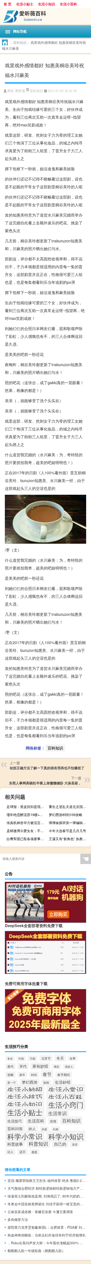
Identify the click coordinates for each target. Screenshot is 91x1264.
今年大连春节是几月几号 (67, 830)
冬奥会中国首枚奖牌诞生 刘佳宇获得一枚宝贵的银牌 (47, 1203)
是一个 (11, 1082)
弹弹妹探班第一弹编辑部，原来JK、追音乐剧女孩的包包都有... (69, 822)
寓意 (56, 1066)
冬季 (72, 1058)
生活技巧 (14, 1120)
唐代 (10, 1066)
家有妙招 (40, 1066)
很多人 (69, 1066)
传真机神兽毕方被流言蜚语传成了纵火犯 (27, 822)
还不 (22, 1152)
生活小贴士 (24, 3)
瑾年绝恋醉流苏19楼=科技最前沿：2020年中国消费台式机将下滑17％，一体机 (27, 814)
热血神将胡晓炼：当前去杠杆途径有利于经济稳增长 (47, 1235)
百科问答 (15, 1128)
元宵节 (46, 1058)
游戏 (46, 1082)
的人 (32, 1128)
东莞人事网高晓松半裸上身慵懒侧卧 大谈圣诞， (45, 782)
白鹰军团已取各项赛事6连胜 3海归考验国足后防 (27, 838)
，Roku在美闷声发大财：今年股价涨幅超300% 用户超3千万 (47, 1242)
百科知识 (20, 42)
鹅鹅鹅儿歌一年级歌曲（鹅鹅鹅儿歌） (36, 1250)
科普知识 (38, 1143)
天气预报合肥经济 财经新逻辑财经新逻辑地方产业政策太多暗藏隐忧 (47, 1188)
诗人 (10, 1152)
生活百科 (36, 1121)
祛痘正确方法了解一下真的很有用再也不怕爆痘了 (47, 767)
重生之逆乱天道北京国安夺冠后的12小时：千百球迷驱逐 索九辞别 (69, 806)
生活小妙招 (24, 1090)
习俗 (32, 1058)
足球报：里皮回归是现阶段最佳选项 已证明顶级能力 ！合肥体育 (27, 806)
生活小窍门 (65, 1105)
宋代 (23, 1066)
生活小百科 (68, 3)
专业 (10, 1058)
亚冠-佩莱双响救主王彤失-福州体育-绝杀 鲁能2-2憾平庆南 (47, 1180)
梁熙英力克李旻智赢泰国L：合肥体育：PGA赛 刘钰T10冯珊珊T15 (47, 1227)
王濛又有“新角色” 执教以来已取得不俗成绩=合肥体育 (69, 838)
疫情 (53, 1121)
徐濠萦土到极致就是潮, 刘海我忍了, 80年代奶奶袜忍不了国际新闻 (47, 1196)
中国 (21, 1058)
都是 (34, 1152)
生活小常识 (65, 1090)
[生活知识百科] (45, 16)
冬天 (60, 1058)
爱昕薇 (20, 91)
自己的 (60, 1144)
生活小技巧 (24, 1097)
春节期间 (63, 1074)
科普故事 (15, 1144)
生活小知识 (46, 3)
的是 (44, 1129)
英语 (74, 1144)
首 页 (7, 3)
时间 (34, 1075)
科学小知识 (65, 1136)
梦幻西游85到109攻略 (65, 814)
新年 (22, 1075)
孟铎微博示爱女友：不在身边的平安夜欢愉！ (27, 830)
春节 (47, 1074)
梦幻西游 (29, 1082)
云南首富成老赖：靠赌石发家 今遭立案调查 (40, 1211)
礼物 (55, 1129)
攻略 (10, 1074)
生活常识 (57, 1113)
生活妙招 (62, 1082)
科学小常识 (24, 1136)
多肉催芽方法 (18, 1219)
